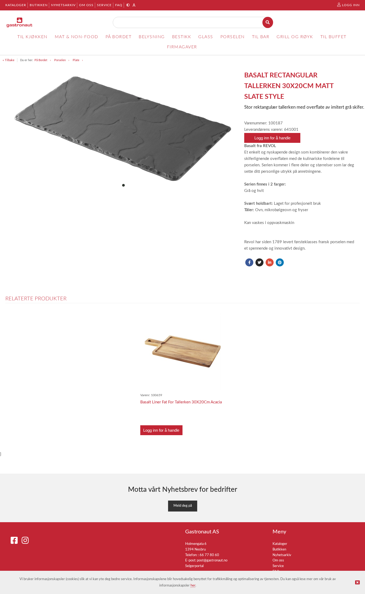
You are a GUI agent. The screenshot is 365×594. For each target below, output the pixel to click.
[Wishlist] (218, 318)
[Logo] (20, 22)
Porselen (60, 60)
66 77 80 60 (209, 555)
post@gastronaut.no (212, 560)
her (193, 585)
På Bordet (40, 60)
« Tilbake (8, 60)
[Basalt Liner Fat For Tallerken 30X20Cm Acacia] (183, 351)
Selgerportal (194, 566)
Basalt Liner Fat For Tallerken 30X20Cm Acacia (181, 402)
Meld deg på (182, 506)
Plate (76, 60)
